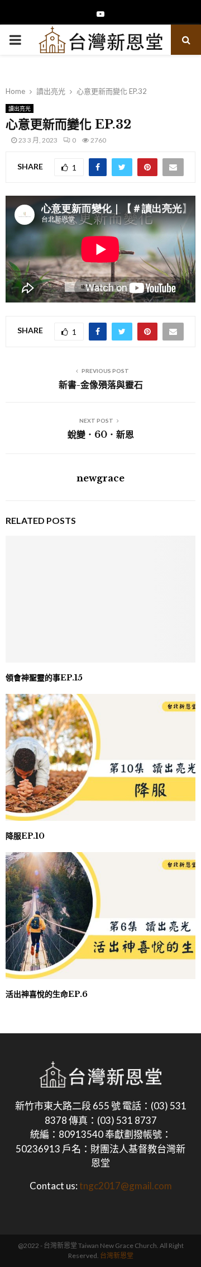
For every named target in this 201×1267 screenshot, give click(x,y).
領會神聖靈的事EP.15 (44, 678)
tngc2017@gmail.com (125, 1186)
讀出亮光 (19, 108)
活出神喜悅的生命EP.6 (47, 994)
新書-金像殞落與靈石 (101, 384)
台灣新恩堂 (116, 1255)
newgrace (100, 478)
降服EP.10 (25, 836)
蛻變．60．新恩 (101, 434)
